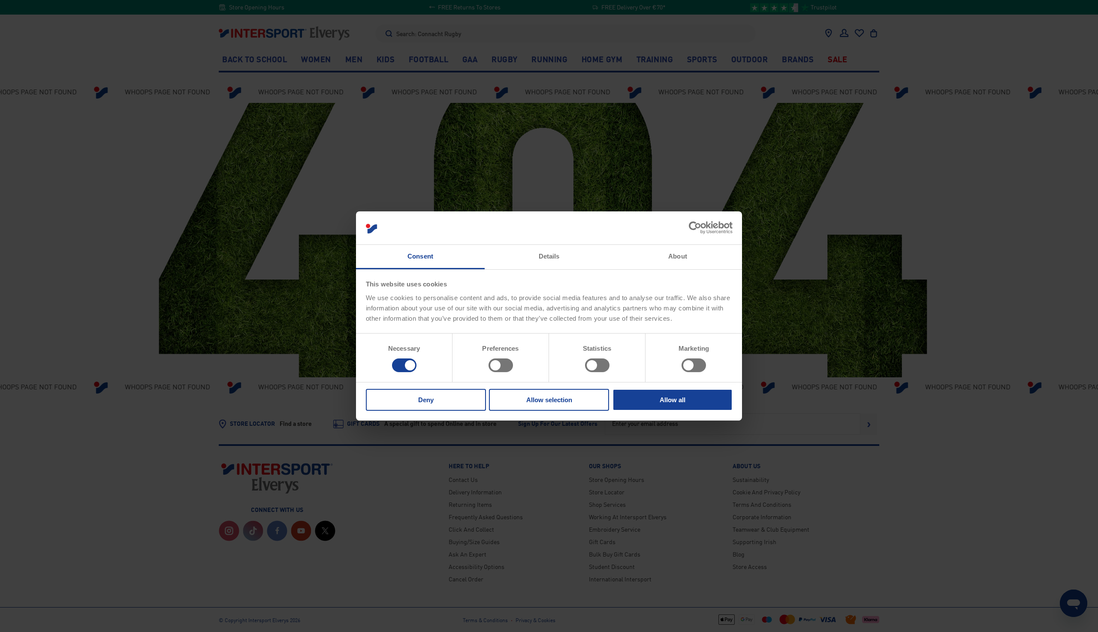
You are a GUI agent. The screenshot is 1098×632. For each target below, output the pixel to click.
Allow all (672, 399)
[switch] (501, 365)
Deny (426, 399)
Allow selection (549, 399)
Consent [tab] (420, 256)
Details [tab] (549, 256)
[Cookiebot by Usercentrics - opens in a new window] (695, 227)
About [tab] (677, 256)
